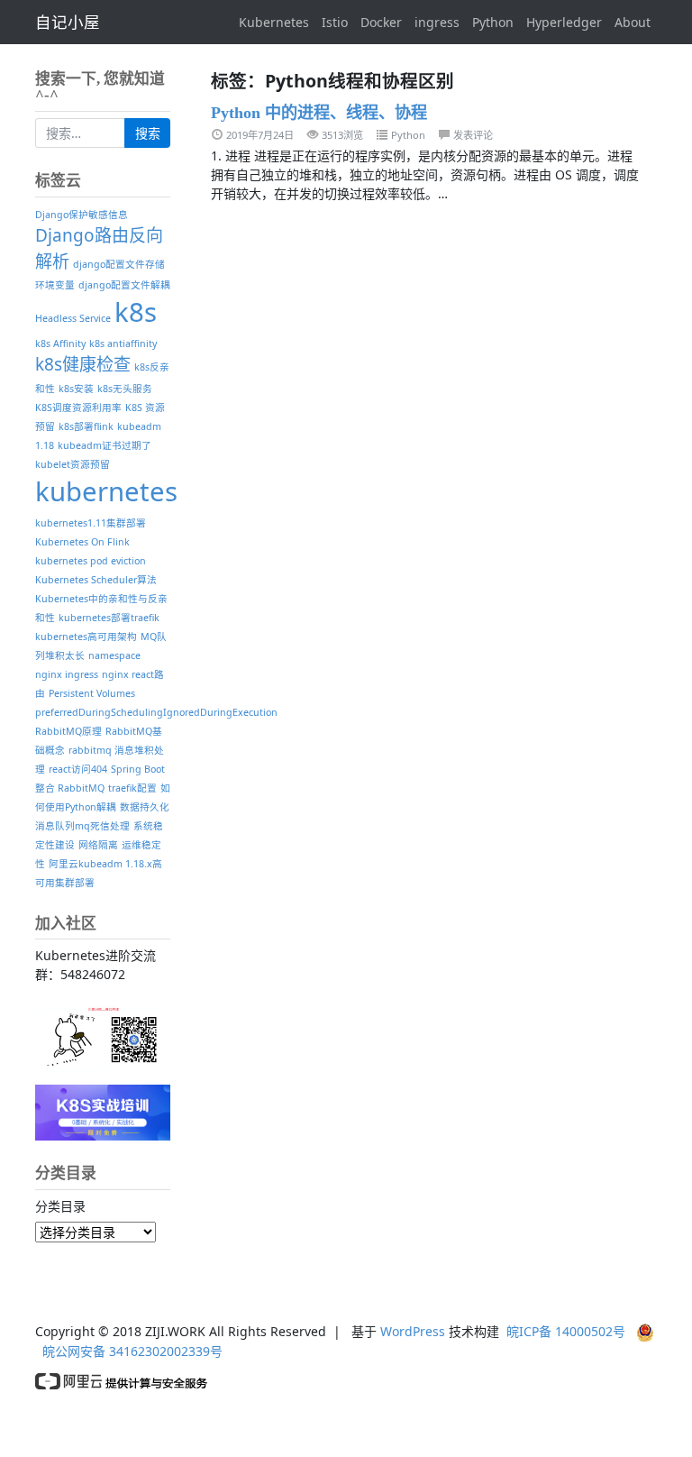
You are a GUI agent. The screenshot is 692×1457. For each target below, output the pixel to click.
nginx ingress (66, 674)
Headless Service (73, 318)
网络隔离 (98, 844)
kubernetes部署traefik (109, 617)
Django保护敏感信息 (81, 214)
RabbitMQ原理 (68, 731)
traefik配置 (132, 788)
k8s (135, 312)
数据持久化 (144, 807)
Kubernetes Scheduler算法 (96, 579)
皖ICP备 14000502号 (565, 1331)
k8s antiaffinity (123, 343)
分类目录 (60, 1205)
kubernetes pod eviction (90, 560)
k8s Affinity (60, 343)
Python (493, 22)
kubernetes (106, 491)
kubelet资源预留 (72, 464)
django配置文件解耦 (124, 285)
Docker (381, 22)
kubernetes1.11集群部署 (90, 523)
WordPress (412, 1331)
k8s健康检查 (83, 364)
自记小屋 (67, 21)
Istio (335, 22)
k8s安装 (76, 388)
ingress (437, 22)
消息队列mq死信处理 (82, 826)
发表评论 (473, 135)
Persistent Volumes (92, 693)
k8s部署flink (86, 426)
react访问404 (78, 769)
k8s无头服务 (124, 388)
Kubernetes (274, 22)
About (633, 22)
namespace (114, 655)
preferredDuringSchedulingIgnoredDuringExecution (156, 712)
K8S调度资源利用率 (78, 407)
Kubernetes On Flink (82, 542)
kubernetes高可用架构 (86, 636)
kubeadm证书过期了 (104, 445)
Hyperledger (564, 22)
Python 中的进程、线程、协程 (319, 113)
